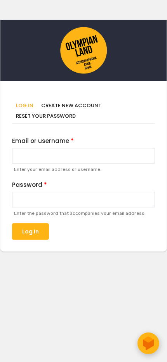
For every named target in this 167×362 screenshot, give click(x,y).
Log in (26, 106)
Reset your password (46, 116)
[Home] (83, 30)
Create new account (71, 105)
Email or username (40, 141)
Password (27, 185)
